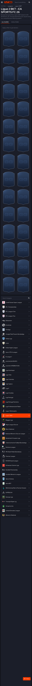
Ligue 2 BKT (18, 6)
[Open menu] (1, 2)
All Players (5, 22)
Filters (27, 678)
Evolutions (15, 22)
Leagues (10, 6)
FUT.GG (3, 6)
